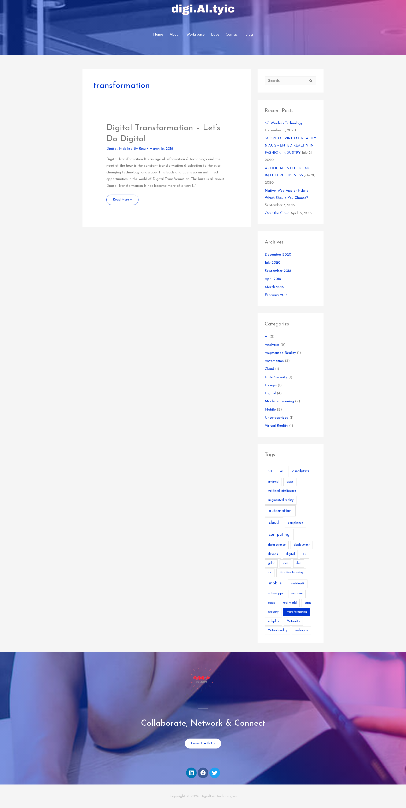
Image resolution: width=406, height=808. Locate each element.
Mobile (124, 149)
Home (158, 35)
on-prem (297, 593)
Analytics (272, 345)
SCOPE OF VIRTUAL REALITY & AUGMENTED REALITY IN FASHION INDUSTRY (290, 146)
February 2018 (276, 295)
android (273, 481)
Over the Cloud (277, 213)
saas (308, 603)
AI (266, 336)
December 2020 (278, 254)
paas (271, 603)
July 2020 (272, 262)
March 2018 (274, 287)
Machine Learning (279, 401)
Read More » (123, 198)
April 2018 (273, 279)
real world (290, 603)
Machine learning (291, 572)
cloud (274, 523)
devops (273, 554)
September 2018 (278, 271)
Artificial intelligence (282, 491)
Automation (274, 361)
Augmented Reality (280, 353)
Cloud (269, 369)
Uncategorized (276, 417)
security (273, 612)
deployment (302, 545)
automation (280, 511)
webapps (301, 630)
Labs (215, 35)
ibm (298, 563)
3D (270, 471)
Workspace (195, 35)
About (175, 35)
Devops (271, 385)
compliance (295, 523)
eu (304, 554)
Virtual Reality (276, 426)
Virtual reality (277, 630)
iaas (285, 563)
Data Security (276, 377)
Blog (249, 35)
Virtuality (293, 621)
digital (290, 554)
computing (279, 535)
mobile (275, 583)
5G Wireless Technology (283, 123)
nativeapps (275, 593)
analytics (300, 471)
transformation (297, 612)
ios (270, 572)
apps (290, 481)
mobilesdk (297, 583)
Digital (111, 149)
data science (277, 545)
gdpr (271, 563)
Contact (232, 35)
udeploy (273, 621)
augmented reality (281, 500)
